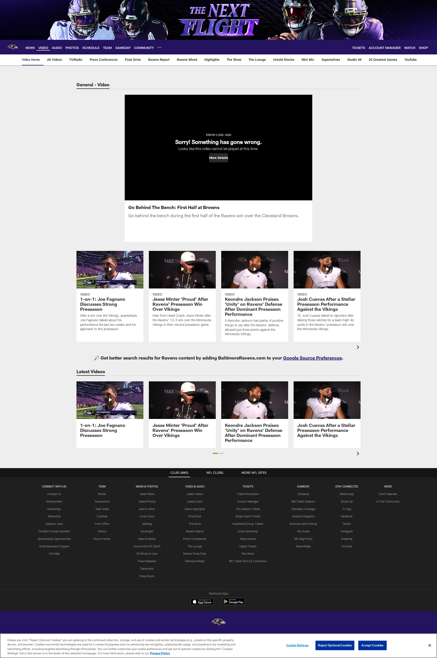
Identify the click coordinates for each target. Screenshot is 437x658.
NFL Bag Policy (303, 538)
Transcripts (147, 568)
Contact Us (54, 493)
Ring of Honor (102, 538)
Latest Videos (195, 493)
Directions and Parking (303, 523)
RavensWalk (303, 546)
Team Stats (102, 508)
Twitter (347, 523)
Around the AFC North (146, 546)
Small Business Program (54, 546)
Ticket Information (248, 493)
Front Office (102, 523)
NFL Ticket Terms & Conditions (248, 561)
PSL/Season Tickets (248, 508)
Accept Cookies (372, 645)
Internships (54, 508)
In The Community (387, 501)
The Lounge (195, 546)
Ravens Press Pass (194, 553)
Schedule (303, 493)
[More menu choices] (159, 47)
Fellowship (54, 516)
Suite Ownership (248, 531)
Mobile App (347, 493)
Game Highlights (195, 508)
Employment (54, 501)
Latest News (147, 493)
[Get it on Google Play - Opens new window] (233, 603)
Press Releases (147, 561)
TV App (346, 508)
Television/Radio (195, 561)
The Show (195, 523)
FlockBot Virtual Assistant (54, 531)
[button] (218, 157)
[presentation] (359, 347)
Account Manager (248, 501)
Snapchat (347, 538)
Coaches (102, 516)
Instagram (347, 531)
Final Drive (194, 516)
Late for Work (147, 508)
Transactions (102, 501)
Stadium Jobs (54, 523)
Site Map (54, 553)
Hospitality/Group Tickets (247, 523)
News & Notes (146, 538)
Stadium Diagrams (303, 516)
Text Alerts (247, 553)
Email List (347, 501)
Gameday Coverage (303, 508)
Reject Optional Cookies (335, 645)
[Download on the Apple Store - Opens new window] (202, 602)
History (102, 531)
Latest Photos (147, 501)
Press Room (147, 576)
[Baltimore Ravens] (218, 622)
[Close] (430, 645)
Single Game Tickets (247, 516)
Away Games (248, 538)
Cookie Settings (297, 645)
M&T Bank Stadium (303, 501)
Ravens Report (195, 531)
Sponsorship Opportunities (54, 538)
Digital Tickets (248, 546)
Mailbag (147, 523)
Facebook (347, 516)
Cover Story (147, 516)
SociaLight (146, 531)
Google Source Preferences (312, 357)
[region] (218, 645)
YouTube (347, 546)
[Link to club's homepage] (12, 47)
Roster (102, 493)
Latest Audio (194, 501)
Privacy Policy (160, 653)
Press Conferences (194, 538)
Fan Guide (303, 531)
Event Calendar (388, 493)
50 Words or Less (147, 553)
